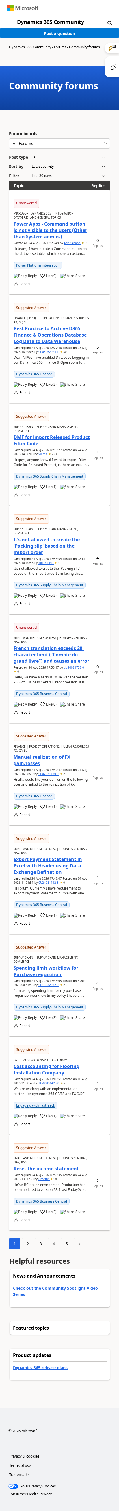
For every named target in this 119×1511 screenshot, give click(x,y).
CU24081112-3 (49, 882)
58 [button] (55, 1179)
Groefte (44, 1179)
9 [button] (85, 243)
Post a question (59, 33)
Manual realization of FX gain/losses (42, 760)
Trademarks (19, 1474)
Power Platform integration (38, 265)
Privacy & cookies (24, 1456)
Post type (18, 157)
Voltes (43, 454)
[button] (110, 22)
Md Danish (46, 563)
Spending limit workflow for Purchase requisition (46, 971)
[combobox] (59, 143)
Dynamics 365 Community (50, 21)
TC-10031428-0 (49, 1083)
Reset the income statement (46, 1168)
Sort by (16, 166)
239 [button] (65, 985)
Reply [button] (32, 276)
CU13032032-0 (49, 985)
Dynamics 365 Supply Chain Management (49, 476)
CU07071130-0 (49, 774)
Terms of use (20, 1465)
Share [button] (80, 276)
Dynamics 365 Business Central (41, 693)
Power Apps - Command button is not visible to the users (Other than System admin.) (50, 230)
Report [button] (24, 284)
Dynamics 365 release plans (40, 1367)
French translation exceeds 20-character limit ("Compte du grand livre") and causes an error (51, 654)
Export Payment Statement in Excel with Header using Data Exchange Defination (48, 865)
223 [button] (54, 454)
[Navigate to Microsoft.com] (22, 8)
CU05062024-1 (49, 352)
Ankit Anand (72, 243)
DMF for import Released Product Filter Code (52, 440)
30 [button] (64, 352)
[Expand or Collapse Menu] (8, 22)
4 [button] (58, 563)
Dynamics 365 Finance (34, 374)
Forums (60, 46)
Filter (14, 175)
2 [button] (63, 774)
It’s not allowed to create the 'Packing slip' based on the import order (47, 546)
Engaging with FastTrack (35, 1105)
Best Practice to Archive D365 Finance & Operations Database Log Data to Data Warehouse (50, 334)
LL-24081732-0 (74, 667)
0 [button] (17, 671)
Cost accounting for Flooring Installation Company (46, 1069)
